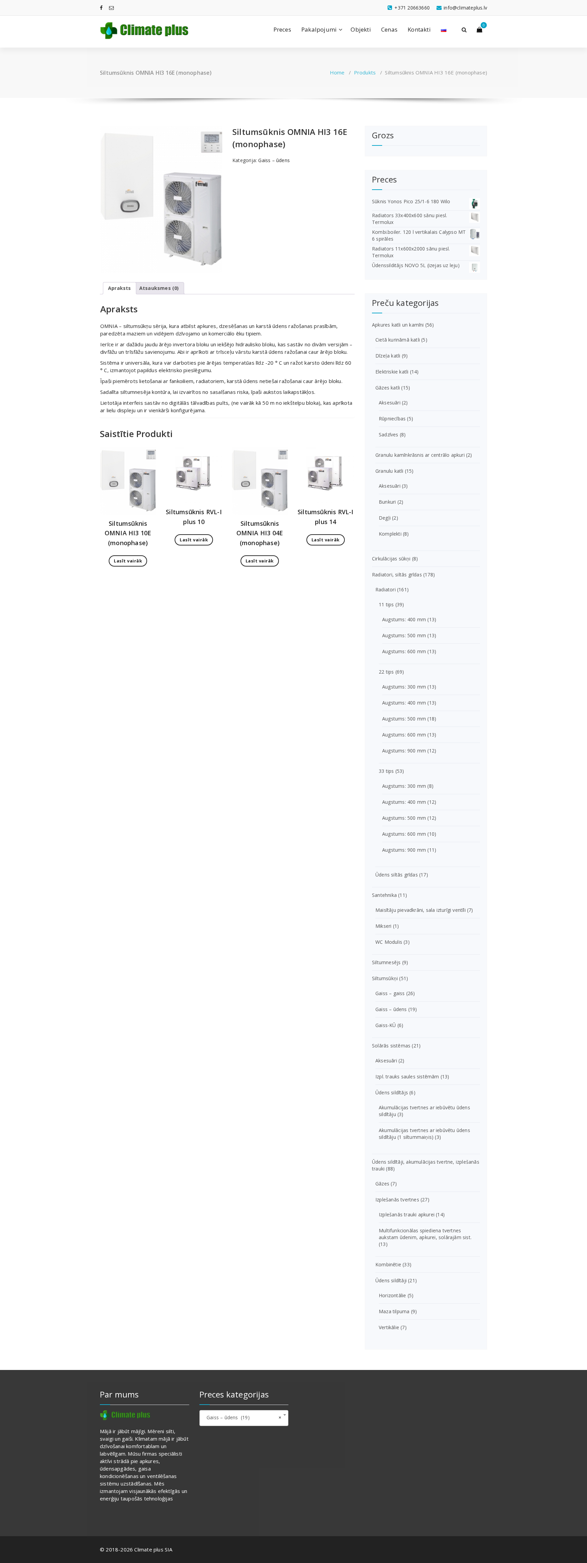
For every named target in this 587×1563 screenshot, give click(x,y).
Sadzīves (388, 434)
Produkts (365, 72)
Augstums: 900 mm (404, 750)
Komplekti (390, 534)
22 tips (386, 671)
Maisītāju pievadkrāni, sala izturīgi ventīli (420, 910)
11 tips (386, 604)
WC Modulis (388, 942)
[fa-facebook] (101, 7)
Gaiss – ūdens (274, 160)
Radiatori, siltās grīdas (397, 574)
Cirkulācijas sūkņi (391, 558)
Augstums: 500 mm (404, 635)
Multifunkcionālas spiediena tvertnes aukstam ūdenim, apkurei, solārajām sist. (425, 1233)
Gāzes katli (387, 387)
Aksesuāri (390, 402)
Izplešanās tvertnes (397, 1199)
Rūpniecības (392, 418)
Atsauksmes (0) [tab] (159, 288)
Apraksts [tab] (119, 288)
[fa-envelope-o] (111, 7)
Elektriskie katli (391, 371)
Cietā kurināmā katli (397, 339)
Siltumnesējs (386, 962)
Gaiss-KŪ (385, 1025)
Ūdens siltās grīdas (396, 874)
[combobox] (244, 1418)
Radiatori (385, 589)
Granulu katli (389, 471)
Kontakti (419, 29)
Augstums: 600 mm (404, 651)
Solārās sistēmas (391, 1045)
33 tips (386, 771)
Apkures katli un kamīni (398, 325)
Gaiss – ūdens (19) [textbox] (242, 1417)
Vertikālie (389, 1327)
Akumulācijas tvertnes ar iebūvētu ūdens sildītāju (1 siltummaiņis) (424, 1133)
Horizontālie (392, 1295)
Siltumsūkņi (385, 978)
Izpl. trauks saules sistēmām (407, 1076)
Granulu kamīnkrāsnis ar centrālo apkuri (420, 455)
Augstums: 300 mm (404, 686)
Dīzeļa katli (387, 355)
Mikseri (383, 926)
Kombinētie (388, 1264)
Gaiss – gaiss (390, 993)
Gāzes (382, 1183)
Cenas (389, 29)
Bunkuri (387, 502)
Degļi (385, 518)
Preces (282, 29)
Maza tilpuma (394, 1311)
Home (337, 72)
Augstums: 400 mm (404, 619)
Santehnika (384, 895)
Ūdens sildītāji (391, 1280)
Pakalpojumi (319, 29)
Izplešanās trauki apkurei (406, 1214)
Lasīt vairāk (128, 561)
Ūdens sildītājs (391, 1092)
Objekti (361, 29)
